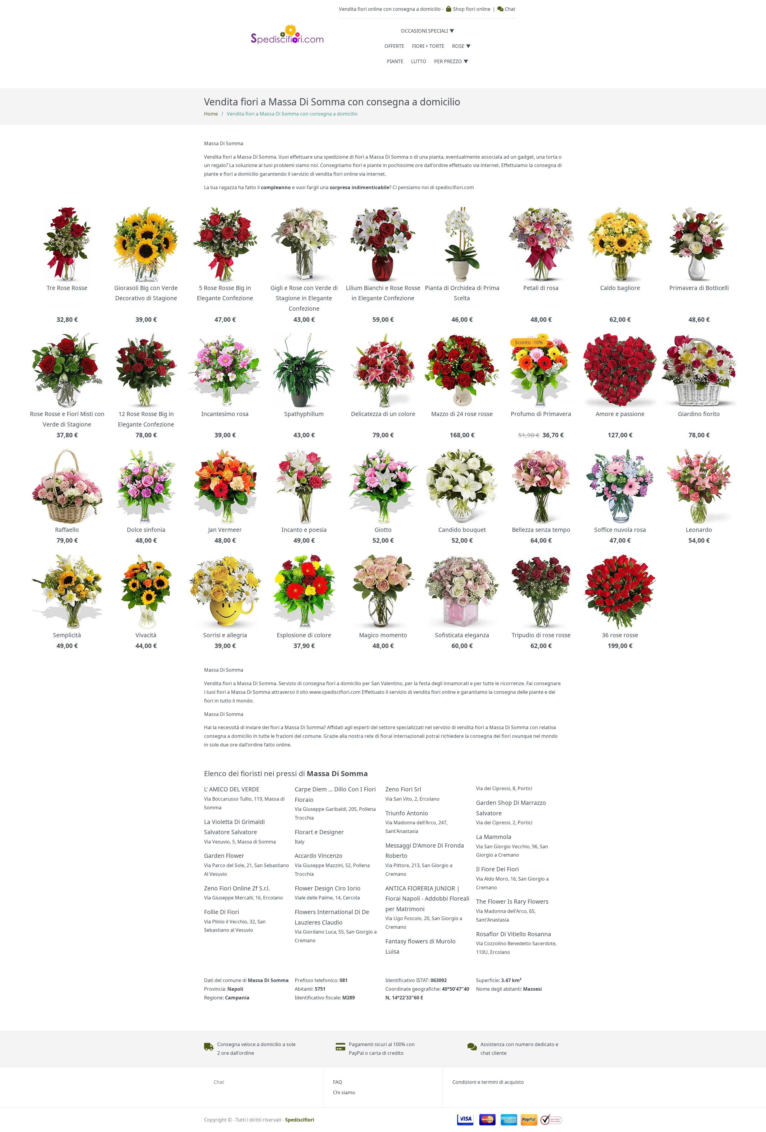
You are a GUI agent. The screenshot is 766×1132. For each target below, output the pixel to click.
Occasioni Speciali (424, 31)
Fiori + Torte (428, 46)
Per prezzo (448, 61)
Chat (509, 9)
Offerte (394, 46)
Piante (395, 61)
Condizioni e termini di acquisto (488, 1082)
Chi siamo (344, 1092)
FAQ (337, 1082)
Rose (458, 46)
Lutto (418, 61)
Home (211, 113)
